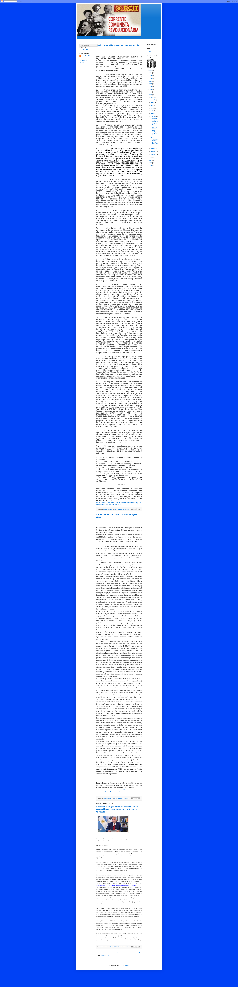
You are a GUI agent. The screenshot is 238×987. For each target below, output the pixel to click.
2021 (150, 92)
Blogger (127, 965)
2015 (150, 75)
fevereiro (153, 100)
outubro (153, 148)
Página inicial (119, 952)
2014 (150, 73)
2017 (150, 81)
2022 (150, 95)
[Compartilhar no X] (135, 509)
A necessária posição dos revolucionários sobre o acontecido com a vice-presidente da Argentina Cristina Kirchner (117, 809)
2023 (150, 157)
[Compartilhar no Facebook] (137, 509)
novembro (154, 151)
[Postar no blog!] (134, 509)
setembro (153, 116)
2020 (150, 89)
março (153, 102)
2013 (150, 70)
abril (152, 105)
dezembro (154, 154)
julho (152, 111)
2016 (150, 78)
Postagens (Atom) (105, 955)
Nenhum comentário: (123, 509)
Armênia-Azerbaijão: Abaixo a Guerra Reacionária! (117, 45)
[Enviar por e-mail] (132, 509)
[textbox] (119, 659)
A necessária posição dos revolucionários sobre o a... (155, 121)
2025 (150, 163)
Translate (85, 49)
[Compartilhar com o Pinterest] (139, 509)
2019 (150, 86)
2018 (150, 84)
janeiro (153, 97)
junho (152, 108)
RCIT (150, 51)
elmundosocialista (85, 57)
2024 (150, 160)
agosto (153, 113)
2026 (150, 165)
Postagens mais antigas (135, 952)
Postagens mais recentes (103, 952)
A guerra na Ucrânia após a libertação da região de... (154, 131)
